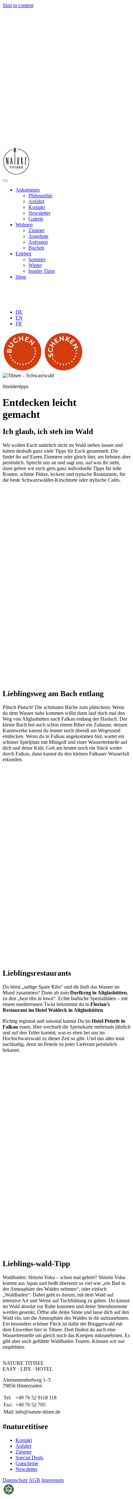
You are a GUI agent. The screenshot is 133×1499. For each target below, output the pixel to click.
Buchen (36, 248)
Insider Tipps (41, 271)
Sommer (37, 259)
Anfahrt (36, 201)
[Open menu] (5, 181)
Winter (35, 265)
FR (18, 323)
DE (19, 312)
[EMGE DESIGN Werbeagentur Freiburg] (9, 1493)
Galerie (35, 219)
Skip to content (18, 5)
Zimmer (36, 230)
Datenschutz (15, 1480)
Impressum (52, 1480)
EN (19, 318)
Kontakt (36, 207)
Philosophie (40, 195)
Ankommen (27, 189)
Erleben (23, 253)
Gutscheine (26, 1463)
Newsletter (39, 213)
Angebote (38, 236)
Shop (20, 277)
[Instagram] (49, 301)
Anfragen (38, 242)
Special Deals (29, 1457)
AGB (34, 1480)
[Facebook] (30, 301)
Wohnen (24, 224)
